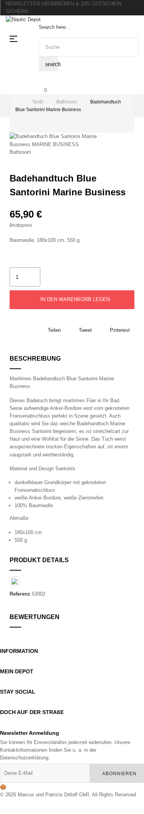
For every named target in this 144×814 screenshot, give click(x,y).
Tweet (85, 330)
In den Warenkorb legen (74, 299)
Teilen (54, 330)
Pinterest (120, 330)
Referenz (20, 594)
